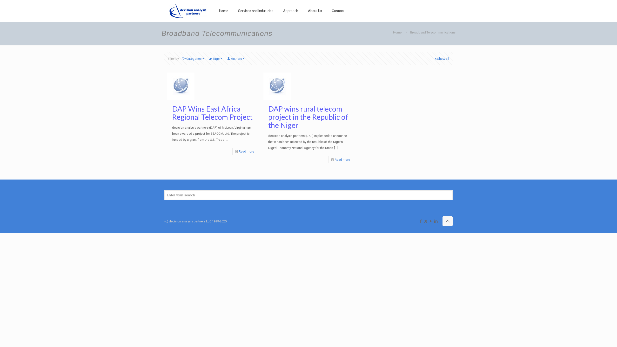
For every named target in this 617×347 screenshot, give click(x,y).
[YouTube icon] (431, 221)
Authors (236, 58)
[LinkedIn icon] (436, 221)
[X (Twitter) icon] (426, 221)
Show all (443, 58)
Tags (216, 58)
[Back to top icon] (448, 221)
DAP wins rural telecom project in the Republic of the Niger (308, 116)
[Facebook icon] (421, 221)
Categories (193, 58)
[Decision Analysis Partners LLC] (188, 11)
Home (397, 32)
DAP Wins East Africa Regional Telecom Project (212, 112)
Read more (246, 151)
